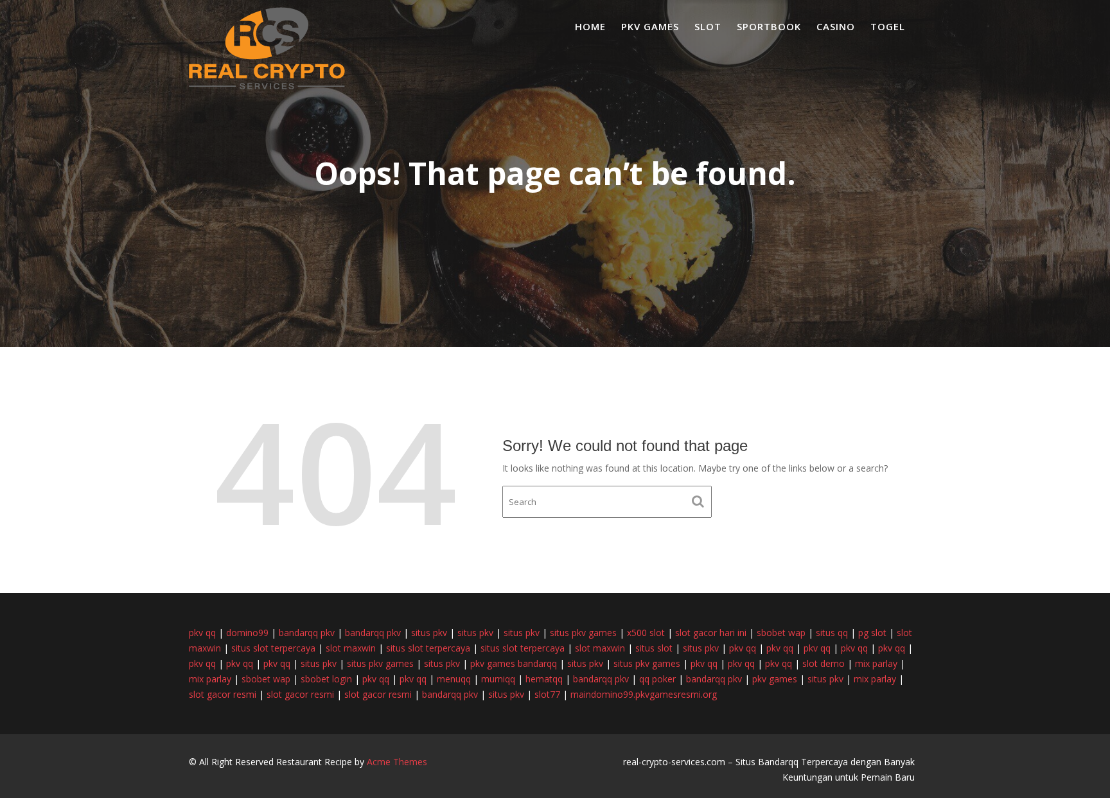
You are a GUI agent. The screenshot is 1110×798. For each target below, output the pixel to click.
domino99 (247, 632)
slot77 (547, 694)
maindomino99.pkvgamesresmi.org (643, 694)
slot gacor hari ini (710, 632)
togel (887, 26)
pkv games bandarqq (513, 663)
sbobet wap (781, 632)
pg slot (872, 632)
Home (590, 26)
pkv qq (202, 632)
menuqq (454, 679)
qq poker (657, 679)
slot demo (823, 663)
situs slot (654, 648)
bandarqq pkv (307, 632)
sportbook (769, 26)
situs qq (832, 632)
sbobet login (326, 679)
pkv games (650, 26)
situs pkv (429, 632)
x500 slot (646, 632)
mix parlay (876, 663)
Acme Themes (397, 762)
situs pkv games (583, 632)
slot (707, 26)
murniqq (498, 679)
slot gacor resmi (222, 694)
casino (835, 26)
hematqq (544, 679)
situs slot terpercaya (273, 648)
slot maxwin (351, 648)
